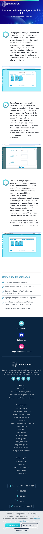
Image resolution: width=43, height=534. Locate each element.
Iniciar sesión (21, 470)
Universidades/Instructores (21, 411)
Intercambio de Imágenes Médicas (21, 398)
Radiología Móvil (21, 435)
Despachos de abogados (21, 414)
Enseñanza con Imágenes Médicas (21, 394)
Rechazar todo (29, 525)
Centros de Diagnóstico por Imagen (21, 423)
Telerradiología (21, 426)
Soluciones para (21, 405)
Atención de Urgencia (21, 448)
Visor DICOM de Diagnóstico (21, 392)
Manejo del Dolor (21, 441)
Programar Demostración (22, 351)
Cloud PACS (21, 389)
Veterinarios (21, 432)
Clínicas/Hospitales (21, 408)
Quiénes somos (21, 461)
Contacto (21, 464)
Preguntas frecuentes (21, 467)
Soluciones (21, 340)
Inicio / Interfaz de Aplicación (21, 16)
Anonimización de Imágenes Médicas (19, 287)
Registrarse (21, 473)
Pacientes (21, 429)
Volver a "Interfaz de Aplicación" (18, 308)
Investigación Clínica (21, 417)
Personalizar (21, 530)
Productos (21, 328)
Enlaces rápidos (21, 458)
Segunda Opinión (21, 444)
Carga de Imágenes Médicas (16, 282)
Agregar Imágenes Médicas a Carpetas (20, 298)
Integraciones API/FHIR (21, 450)
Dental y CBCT (21, 438)
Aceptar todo (12, 525)
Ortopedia (21, 420)
